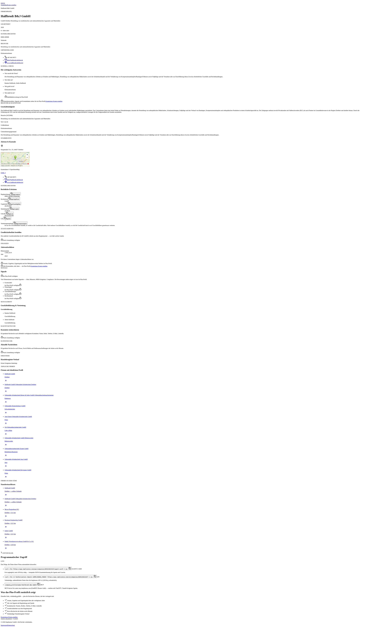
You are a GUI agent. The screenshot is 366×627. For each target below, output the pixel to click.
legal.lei (8, 218)
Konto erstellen (11, 5)
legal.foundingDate (15, 204)
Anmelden (4, 5)
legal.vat (10, 214)
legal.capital (15, 209)
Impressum (4, 625)
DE (2, 3)
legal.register (16, 194)
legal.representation (21, 223)
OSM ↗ (3, 173)
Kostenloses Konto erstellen (54, 101)
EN (4, 3)
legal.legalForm (15, 199)
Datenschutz (11, 625)
